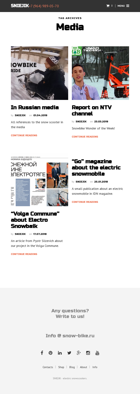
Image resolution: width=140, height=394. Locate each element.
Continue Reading (24, 135)
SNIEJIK (20, 5)
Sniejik (20, 115)
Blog (72, 367)
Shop (61, 367)
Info (94, 367)
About (83, 367)
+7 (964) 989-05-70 (44, 6)
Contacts (48, 367)
